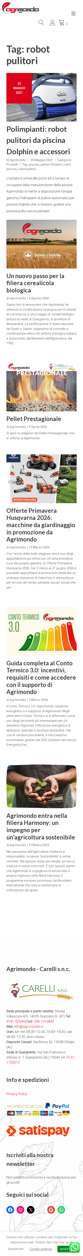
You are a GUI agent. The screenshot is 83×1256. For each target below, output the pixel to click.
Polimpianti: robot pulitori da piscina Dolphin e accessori (38, 140)
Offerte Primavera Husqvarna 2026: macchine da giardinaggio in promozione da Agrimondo (40, 525)
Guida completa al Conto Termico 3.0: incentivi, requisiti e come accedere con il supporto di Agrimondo (41, 677)
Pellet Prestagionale (33, 418)
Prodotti (12, 164)
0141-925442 (16, 1021)
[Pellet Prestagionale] (41, 387)
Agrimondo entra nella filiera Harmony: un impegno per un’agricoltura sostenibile (40, 826)
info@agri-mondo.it (28, 1027)
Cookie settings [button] (41, 1249)
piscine (34, 164)
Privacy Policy (16, 1094)
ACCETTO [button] (66, 1249)
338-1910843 (44, 1021)
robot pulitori (27, 169)
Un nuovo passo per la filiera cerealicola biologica (35, 283)
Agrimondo (18, 160)
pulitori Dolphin (51, 164)
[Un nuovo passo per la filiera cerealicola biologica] (41, 244)
